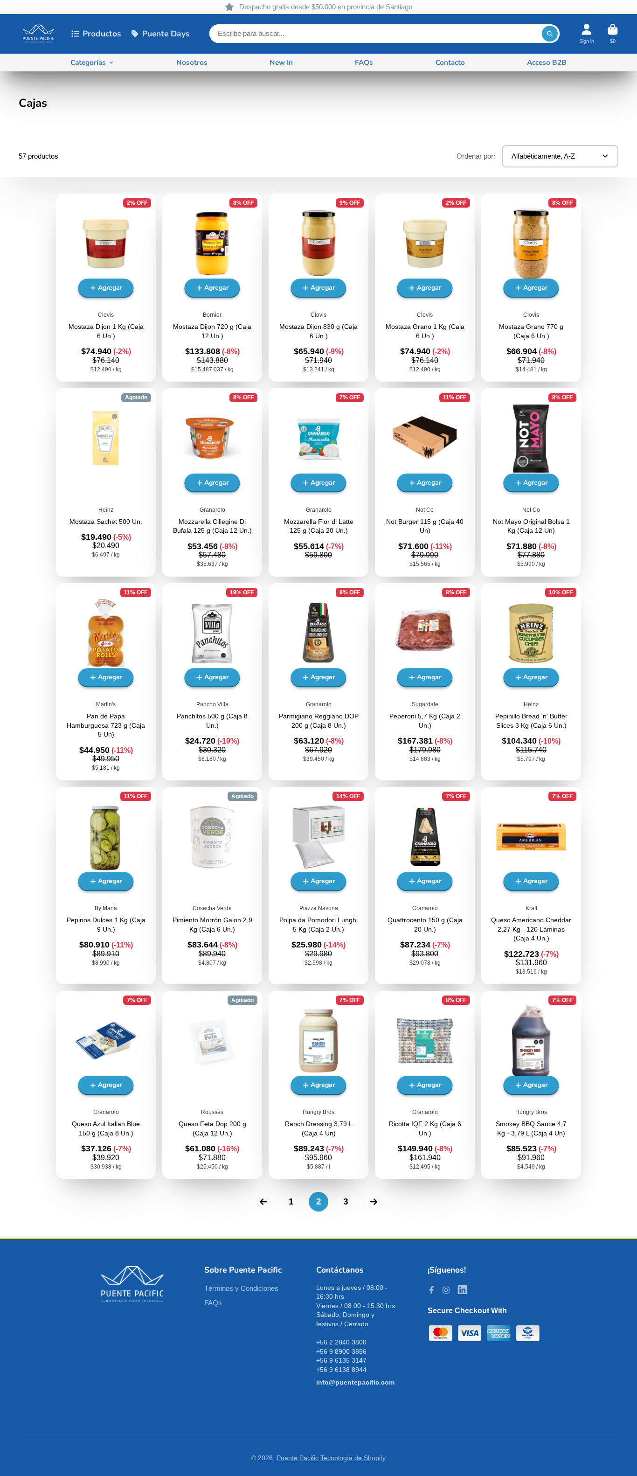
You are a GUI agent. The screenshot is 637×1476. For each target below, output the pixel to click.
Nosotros (192, 62)
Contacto (450, 62)
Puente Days (166, 33)
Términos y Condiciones (241, 1288)
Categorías (88, 62)
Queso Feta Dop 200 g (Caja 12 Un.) (212, 1085)
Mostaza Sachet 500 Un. (106, 482)
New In (281, 62)
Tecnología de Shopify (353, 1458)
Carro (612, 34)
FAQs (364, 62)
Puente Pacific (297, 1458)
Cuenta (586, 34)
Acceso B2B (547, 62)
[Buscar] (550, 34)
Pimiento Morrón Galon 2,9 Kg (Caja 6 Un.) (212, 885)
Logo (38, 34)
